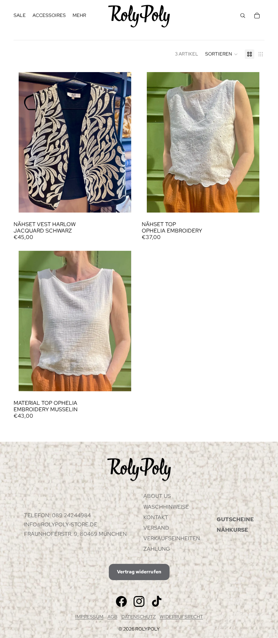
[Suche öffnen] (242, 15)
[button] (221, 54)
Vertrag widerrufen (139, 572)
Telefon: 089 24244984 (57, 515)
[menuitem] (79, 15)
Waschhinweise (166, 506)
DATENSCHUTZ (138, 617)
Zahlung (156, 548)
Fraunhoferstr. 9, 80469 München (75, 533)
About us (157, 496)
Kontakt (155, 517)
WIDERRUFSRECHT (181, 617)
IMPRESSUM (89, 617)
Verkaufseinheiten (171, 538)
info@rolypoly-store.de (60, 524)
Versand (156, 527)
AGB (112, 617)
